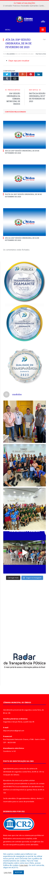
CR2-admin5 (10, 54)
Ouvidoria (7, 751)
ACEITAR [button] (18, 872)
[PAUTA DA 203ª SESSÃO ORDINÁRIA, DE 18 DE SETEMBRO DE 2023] (24, 178)
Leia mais (24, 865)
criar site (18, 835)
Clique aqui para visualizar (18, 60)
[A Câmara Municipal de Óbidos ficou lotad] (24, 509)
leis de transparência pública (14, 844)
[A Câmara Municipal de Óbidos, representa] (24, 552)
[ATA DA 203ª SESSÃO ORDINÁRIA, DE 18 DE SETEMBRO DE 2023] (24, 135)
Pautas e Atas (41, 54)
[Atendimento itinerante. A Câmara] (24, 422)
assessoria (20, 838)
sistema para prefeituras (34, 835)
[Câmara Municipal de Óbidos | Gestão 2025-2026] (24, 18)
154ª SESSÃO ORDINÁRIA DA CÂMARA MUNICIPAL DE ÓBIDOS (13, 98)
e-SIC (14, 751)
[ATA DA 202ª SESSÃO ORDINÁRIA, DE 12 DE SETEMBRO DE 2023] (24, 222)
